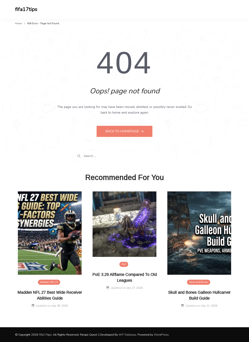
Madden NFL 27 (49, 282)
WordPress (161, 335)
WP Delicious (127, 335)
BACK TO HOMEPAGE (123, 131)
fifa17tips (26, 9)
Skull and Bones (198, 282)
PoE (124, 264)
